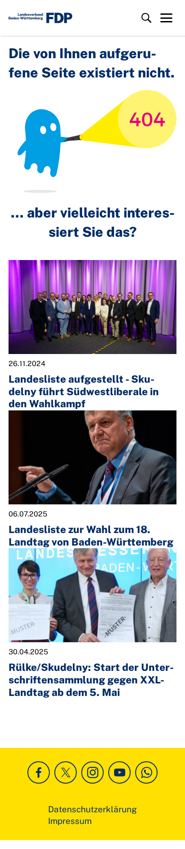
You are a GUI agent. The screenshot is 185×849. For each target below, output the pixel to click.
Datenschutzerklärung (92, 809)
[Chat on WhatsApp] (146, 772)
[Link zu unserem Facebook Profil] (38, 772)
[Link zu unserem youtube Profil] (119, 772)
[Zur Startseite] (40, 17)
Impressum (70, 821)
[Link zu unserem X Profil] (65, 772)
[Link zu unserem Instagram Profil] (92, 772)
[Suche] (146, 18)
